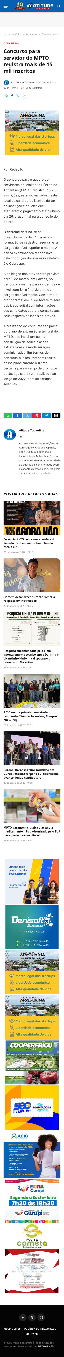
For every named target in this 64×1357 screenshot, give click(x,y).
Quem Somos (12, 1329)
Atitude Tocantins (25, 82)
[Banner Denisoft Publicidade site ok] (32, 948)
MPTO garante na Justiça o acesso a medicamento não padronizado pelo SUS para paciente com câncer (32, 831)
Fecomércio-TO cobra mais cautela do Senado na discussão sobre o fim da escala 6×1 (29, 543)
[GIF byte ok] (32, 1292)
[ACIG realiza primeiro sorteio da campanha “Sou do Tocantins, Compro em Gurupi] (32, 691)
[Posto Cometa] (32, 1247)
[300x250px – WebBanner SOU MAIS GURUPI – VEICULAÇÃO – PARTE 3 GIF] (32, 1222)
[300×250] (32, 1128)
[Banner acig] (32, 1176)
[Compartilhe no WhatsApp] (6, 96)
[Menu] (6, 6)
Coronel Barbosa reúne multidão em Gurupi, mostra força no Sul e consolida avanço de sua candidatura (31, 774)
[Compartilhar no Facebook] (12, 96)
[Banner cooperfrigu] (32, 1083)
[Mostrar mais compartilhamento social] (24, 96)
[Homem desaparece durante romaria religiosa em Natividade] (32, 575)
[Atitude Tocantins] (34, 6)
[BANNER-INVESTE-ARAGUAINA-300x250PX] (32, 154)
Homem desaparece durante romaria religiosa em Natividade (29, 599)
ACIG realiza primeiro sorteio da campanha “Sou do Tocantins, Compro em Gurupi (30, 716)
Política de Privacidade (40, 1329)
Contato (32, 1334)
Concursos (12, 43)
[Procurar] (58, 6)
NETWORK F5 (46, 1346)
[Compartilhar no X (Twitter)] (17, 96)
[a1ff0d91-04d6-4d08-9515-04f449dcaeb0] (32, 902)
